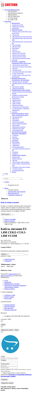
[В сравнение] (27, 254)
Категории (7, 21)
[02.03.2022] (12, 214)
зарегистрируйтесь (6, 275)
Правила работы (9, 289)
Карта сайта (8, 298)
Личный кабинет (9, 305)
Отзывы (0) (7, 261)
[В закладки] (25, 254)
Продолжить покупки (7, 330)
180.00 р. (3, 254)
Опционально (5, 364)
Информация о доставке (12, 284)
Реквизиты (7, 282)
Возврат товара (9, 297)
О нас (6, 173)
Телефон (3, 360)
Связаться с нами (9, 295)
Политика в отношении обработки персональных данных (15, 286)
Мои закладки (8, 308)
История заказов (9, 306)
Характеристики (9, 259)
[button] (6, 182)
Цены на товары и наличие (10, 202)
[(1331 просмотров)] (14, 214)
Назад (3, 324)
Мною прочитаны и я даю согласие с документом (16, 374)
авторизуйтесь (13, 274)
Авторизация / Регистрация (16, 191)
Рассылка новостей (10, 310)
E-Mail (3, 356)
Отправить (4, 379)
